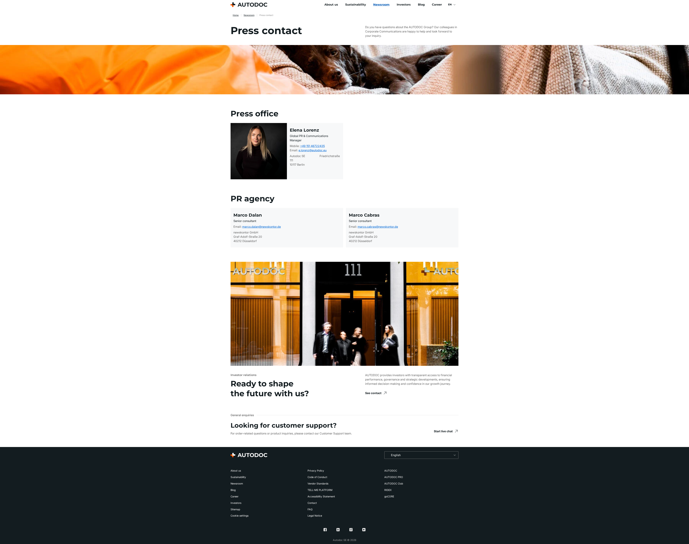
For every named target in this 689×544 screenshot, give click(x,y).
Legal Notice (315, 515)
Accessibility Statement (321, 496)
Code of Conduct (317, 477)
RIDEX (388, 489)
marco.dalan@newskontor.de (261, 226)
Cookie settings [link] (240, 515)
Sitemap (235, 509)
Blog (421, 4)
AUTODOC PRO (393, 477)
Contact (312, 502)
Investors (404, 4)
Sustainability (355, 4)
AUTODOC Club (393, 483)
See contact (373, 393)
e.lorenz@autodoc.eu (313, 150)
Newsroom (381, 4)
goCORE (389, 496)
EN (450, 4)
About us (331, 4)
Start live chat (443, 431)
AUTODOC (390, 470)
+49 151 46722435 (312, 146)
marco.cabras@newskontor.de (378, 226)
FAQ (310, 509)
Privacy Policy (316, 470)
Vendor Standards (318, 483)
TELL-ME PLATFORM (320, 489)
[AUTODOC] (249, 4)
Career (437, 4)
